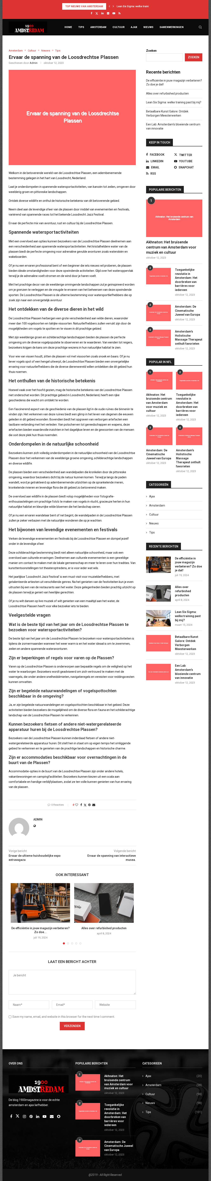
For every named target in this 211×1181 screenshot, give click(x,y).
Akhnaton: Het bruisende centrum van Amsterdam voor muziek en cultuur (171, 247)
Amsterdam (98, 27)
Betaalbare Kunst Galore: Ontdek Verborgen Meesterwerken (186, 643)
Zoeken (151, 50)
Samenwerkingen (171, 27)
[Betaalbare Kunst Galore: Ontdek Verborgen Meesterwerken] (158, 643)
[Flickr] (108, 13)
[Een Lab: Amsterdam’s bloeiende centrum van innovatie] (158, 672)
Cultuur (118, 27)
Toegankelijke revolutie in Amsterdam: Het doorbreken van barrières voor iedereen (186, 280)
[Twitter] (96, 13)
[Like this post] (76, 804)
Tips (81, 27)
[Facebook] (91, 13)
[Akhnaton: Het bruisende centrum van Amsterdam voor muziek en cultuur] (174, 218)
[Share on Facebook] (81, 804)
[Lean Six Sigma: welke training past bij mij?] (158, 618)
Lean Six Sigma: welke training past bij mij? (174, 102)
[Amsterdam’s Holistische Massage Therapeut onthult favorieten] (158, 338)
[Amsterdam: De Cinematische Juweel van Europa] (158, 313)
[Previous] (109, 6)
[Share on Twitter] (85, 805)
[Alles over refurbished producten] (104, 903)
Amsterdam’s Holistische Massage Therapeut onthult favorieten (188, 337)
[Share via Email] (93, 804)
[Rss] (119, 13)
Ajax (134, 27)
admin (34, 62)
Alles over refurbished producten (104, 928)
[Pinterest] (31, 1116)
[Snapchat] (59, 1116)
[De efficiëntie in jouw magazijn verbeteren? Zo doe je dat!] (40, 903)
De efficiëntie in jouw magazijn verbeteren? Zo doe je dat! (188, 564)
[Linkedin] (102, 13)
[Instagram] (24, 1116)
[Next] (113, 6)
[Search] (200, 27)
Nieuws (148, 27)
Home (68, 27)
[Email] (52, 1116)
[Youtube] (114, 13)
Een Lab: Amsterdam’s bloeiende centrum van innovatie (188, 671)
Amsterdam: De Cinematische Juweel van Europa (187, 310)
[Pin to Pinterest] (89, 804)
